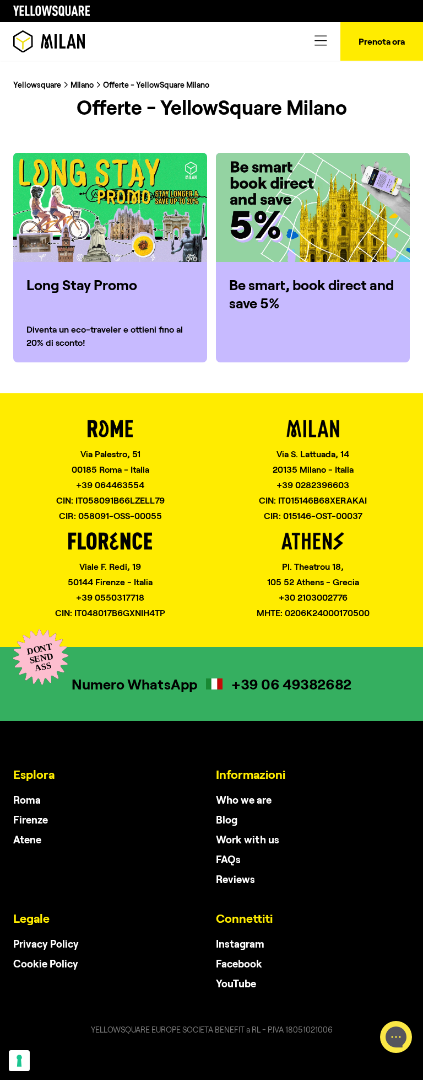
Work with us (247, 839)
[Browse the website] (49, 41)
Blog (226, 819)
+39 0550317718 (110, 597)
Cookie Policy (45, 963)
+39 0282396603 (312, 484)
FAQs (228, 859)
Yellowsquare (37, 84)
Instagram (240, 943)
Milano (82, 84)
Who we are (244, 799)
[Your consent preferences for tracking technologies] (19, 1060)
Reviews (235, 879)
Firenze (30, 819)
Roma (27, 799)
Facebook (239, 963)
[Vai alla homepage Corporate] (51, 11)
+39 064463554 (110, 484)
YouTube (236, 983)
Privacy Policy (46, 943)
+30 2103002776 (313, 597)
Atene (27, 839)
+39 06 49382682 (291, 683)
